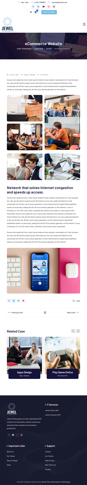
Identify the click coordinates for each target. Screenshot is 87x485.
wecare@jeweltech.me (59, 2)
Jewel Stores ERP (52, 410)
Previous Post (17, 312)
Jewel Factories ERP (53, 415)
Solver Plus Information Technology (56, 482)
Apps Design (24, 372)
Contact (48, 469)
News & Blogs (12, 461)
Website (32, 75)
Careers (48, 452)
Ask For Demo (49, 12)
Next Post (71, 312)
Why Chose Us (50, 465)
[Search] (31, 12)
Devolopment (63, 376)
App (21, 376)
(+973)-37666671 (40, 2)
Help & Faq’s (49, 461)
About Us (10, 452)
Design (26, 75)
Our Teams (11, 456)
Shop (9, 465)
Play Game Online (62, 372)
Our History (49, 456)
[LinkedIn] (18, 301)
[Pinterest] (23, 301)
